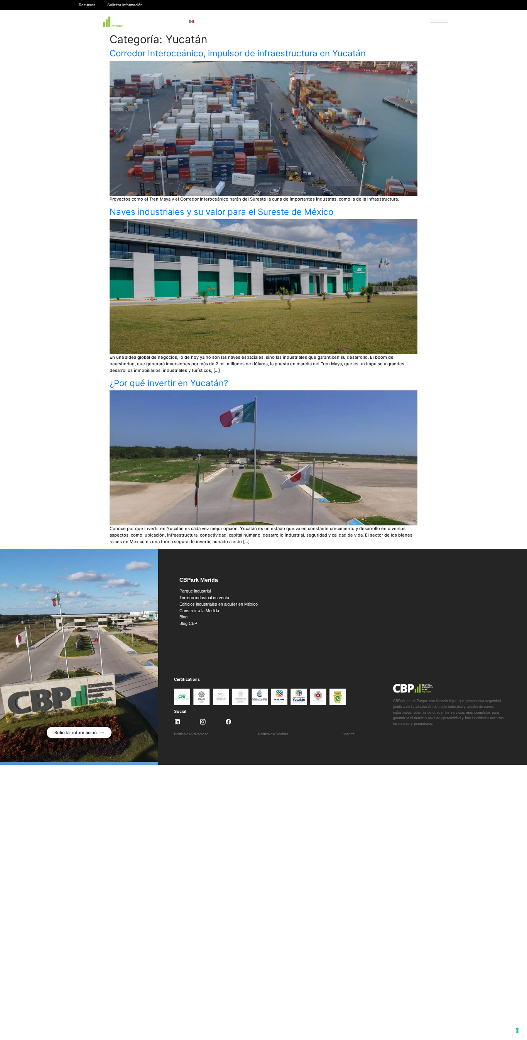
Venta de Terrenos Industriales (292, 21)
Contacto (403, 21)
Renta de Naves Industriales (358, 21)
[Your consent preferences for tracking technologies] (517, 1030)
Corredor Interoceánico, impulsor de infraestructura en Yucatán (238, 53)
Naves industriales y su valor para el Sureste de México (221, 211)
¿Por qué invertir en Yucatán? (169, 383)
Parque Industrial (237, 21)
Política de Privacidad (191, 734)
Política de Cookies (273, 734)
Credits (349, 734)
